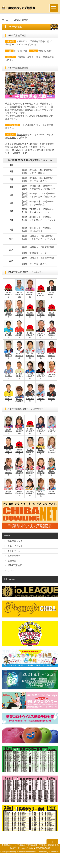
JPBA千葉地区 (15, 565)
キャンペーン (14, 551)
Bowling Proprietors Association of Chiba (26, 852)
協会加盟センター (16, 541)
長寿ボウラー (14, 555)
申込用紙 (21, 134)
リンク (11, 570)
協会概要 (12, 560)
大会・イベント (15, 546)
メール (13, 137)
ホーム (5, 20)
